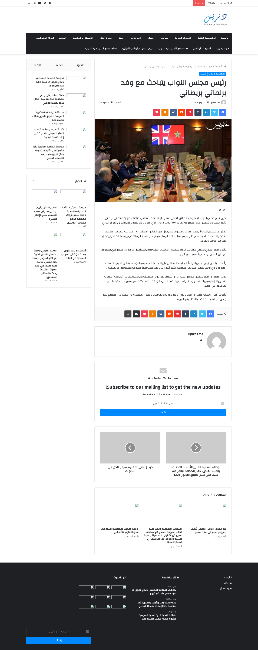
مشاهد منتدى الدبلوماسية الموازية (101, 48)
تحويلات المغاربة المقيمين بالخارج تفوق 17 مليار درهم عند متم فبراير (50, 82)
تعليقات (38, 64)
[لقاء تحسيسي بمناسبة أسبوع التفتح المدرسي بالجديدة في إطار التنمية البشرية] (76, 134)
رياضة (121, 38)
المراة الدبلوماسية (45, 38)
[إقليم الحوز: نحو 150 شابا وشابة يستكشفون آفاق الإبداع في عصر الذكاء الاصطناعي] (118, 609)
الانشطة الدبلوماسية (83, 38)
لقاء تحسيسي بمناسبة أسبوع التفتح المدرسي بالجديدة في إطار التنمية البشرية (48, 133)
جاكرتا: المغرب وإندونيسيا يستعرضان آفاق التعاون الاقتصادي (119, 530)
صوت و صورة (222, 48)
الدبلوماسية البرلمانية (204, 66)
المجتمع (62, 38)
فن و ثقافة (136, 38)
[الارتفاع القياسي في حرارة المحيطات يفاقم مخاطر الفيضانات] (102, 609)
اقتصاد (151, 38)
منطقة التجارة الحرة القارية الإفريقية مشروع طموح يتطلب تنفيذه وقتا (48, 116)
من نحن (228, 583)
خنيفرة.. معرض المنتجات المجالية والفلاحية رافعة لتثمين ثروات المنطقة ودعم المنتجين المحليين (73, 215)
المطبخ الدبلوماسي (202, 48)
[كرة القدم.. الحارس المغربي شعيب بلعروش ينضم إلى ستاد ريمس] (207, 515)
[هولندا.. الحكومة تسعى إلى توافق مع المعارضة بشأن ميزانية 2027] (86, 609)
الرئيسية (225, 38)
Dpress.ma (215, 102)
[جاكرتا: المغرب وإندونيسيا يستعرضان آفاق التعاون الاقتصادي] (119, 515)
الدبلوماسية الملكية (207, 38)
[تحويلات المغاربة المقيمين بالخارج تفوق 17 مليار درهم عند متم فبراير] (76, 82)
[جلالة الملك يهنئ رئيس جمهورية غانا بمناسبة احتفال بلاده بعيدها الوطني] (76, 100)
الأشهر (80, 64)
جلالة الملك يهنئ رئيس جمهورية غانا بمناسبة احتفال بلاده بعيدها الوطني (49, 99)
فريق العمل (226, 588)
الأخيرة (59, 64)
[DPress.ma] (215, 19)
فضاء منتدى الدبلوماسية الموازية (172, 48)
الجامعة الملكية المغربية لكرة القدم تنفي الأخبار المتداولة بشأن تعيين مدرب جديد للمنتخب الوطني (48, 152)
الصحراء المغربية (183, 38)
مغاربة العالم (106, 38)
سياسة (164, 38)
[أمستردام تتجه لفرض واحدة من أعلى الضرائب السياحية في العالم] (73, 240)
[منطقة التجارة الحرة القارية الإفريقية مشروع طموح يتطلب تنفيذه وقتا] (76, 117)
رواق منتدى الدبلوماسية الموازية (137, 48)
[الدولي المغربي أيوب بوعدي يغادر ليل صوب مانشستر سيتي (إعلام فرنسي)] (44, 196)
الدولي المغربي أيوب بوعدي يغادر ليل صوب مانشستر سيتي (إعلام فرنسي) (45, 213)
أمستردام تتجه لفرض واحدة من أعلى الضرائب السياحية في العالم (73, 254)
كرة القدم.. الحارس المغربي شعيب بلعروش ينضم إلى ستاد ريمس (208, 530)
